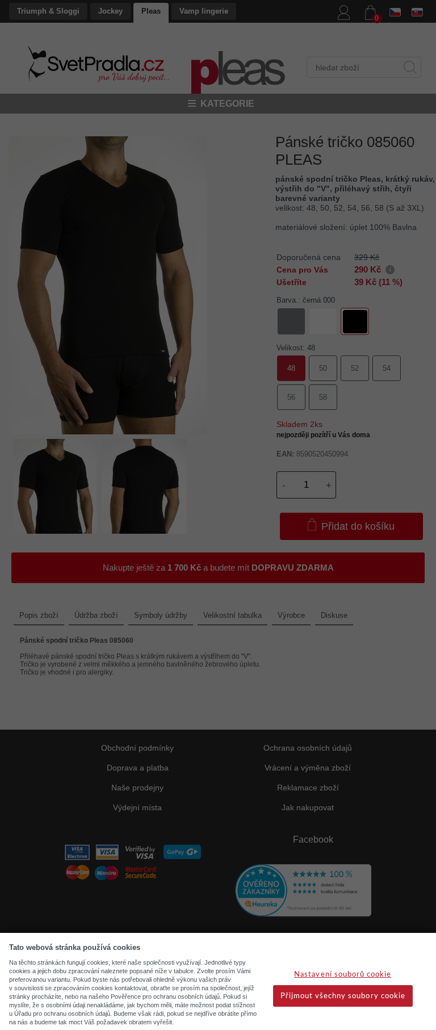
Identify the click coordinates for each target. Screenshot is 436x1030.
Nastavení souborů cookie (342, 974)
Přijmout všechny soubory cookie (342, 996)
